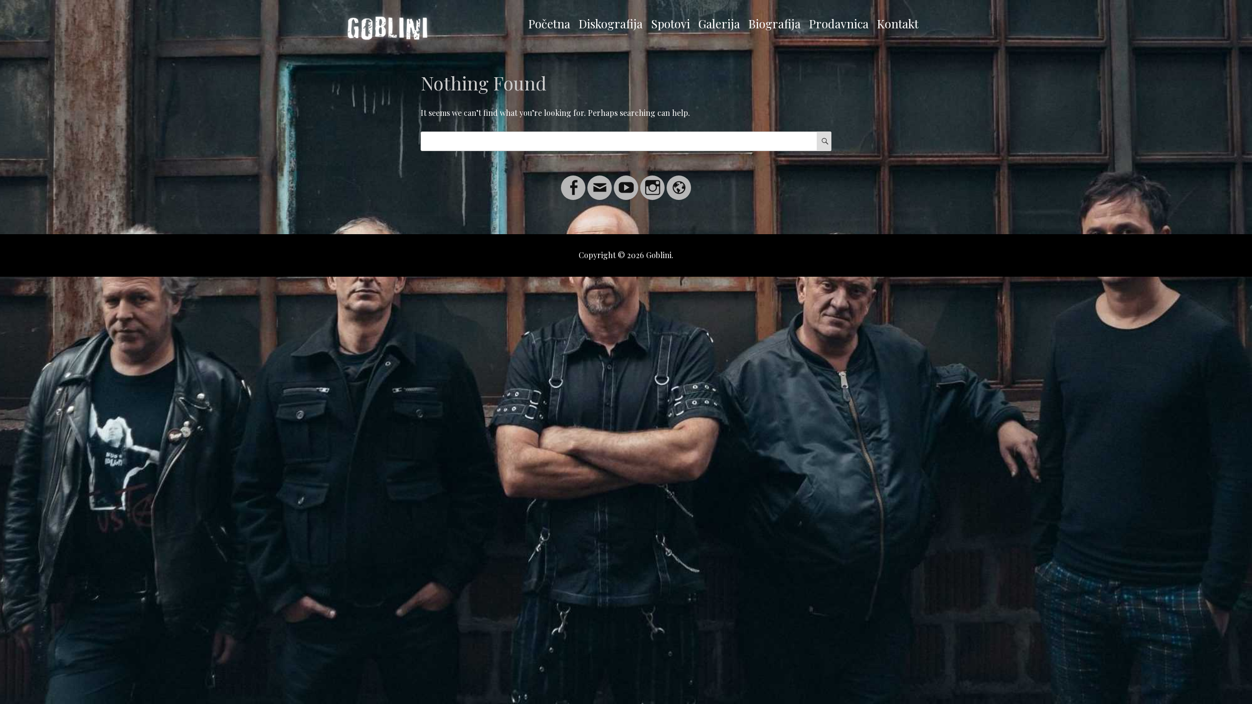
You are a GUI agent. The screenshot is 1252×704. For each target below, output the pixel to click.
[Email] (599, 181)
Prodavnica (839, 23)
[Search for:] (626, 141)
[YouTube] (626, 181)
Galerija (719, 23)
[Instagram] (652, 181)
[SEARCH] (824, 141)
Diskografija (611, 23)
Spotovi (670, 23)
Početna (549, 23)
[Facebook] (573, 181)
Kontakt (897, 23)
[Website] (679, 181)
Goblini (658, 255)
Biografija (774, 23)
